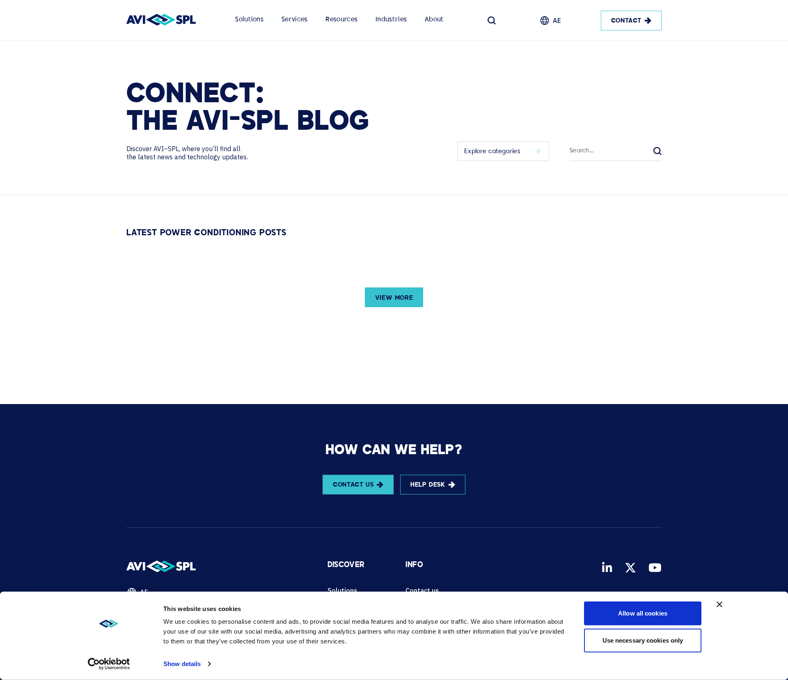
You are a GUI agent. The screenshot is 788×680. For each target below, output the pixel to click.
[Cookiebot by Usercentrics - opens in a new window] (109, 664)
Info (414, 565)
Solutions (249, 20)
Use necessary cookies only (642, 639)
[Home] (161, 20)
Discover (346, 565)
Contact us (422, 590)
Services (294, 20)
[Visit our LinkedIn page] (607, 568)
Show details (182, 663)
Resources (341, 20)
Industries (391, 20)
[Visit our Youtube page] (655, 568)
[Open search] (491, 20)
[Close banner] (719, 604)
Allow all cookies (642, 613)
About (434, 20)
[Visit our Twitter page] (630, 568)
